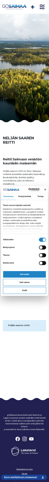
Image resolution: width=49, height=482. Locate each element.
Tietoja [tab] (40, 196)
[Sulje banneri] (45, 189)
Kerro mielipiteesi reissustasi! (20, 477)
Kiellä (24, 290)
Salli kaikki (24, 274)
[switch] (42, 247)
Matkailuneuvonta (24, 469)
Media (24, 473)
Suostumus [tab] (8, 196)
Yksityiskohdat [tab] (24, 196)
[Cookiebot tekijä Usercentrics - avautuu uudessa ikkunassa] (29, 189)
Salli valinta (24, 282)
